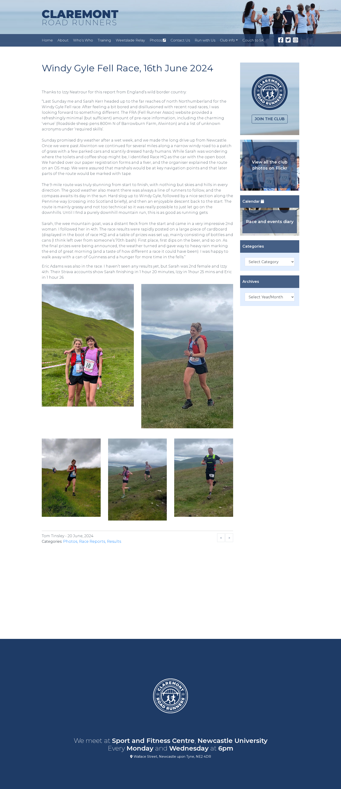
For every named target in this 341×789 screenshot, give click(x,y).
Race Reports (92, 541)
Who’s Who (83, 40)
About (63, 40)
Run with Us (205, 40)
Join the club (270, 119)
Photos (156, 40)
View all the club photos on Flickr (269, 165)
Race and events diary (269, 221)
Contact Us (180, 40)
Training (104, 40)
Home (47, 40)
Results (114, 541)
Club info (227, 40)
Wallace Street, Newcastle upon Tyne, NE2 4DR (172, 756)
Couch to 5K (253, 40)
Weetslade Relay (130, 40)
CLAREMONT (80, 17)
